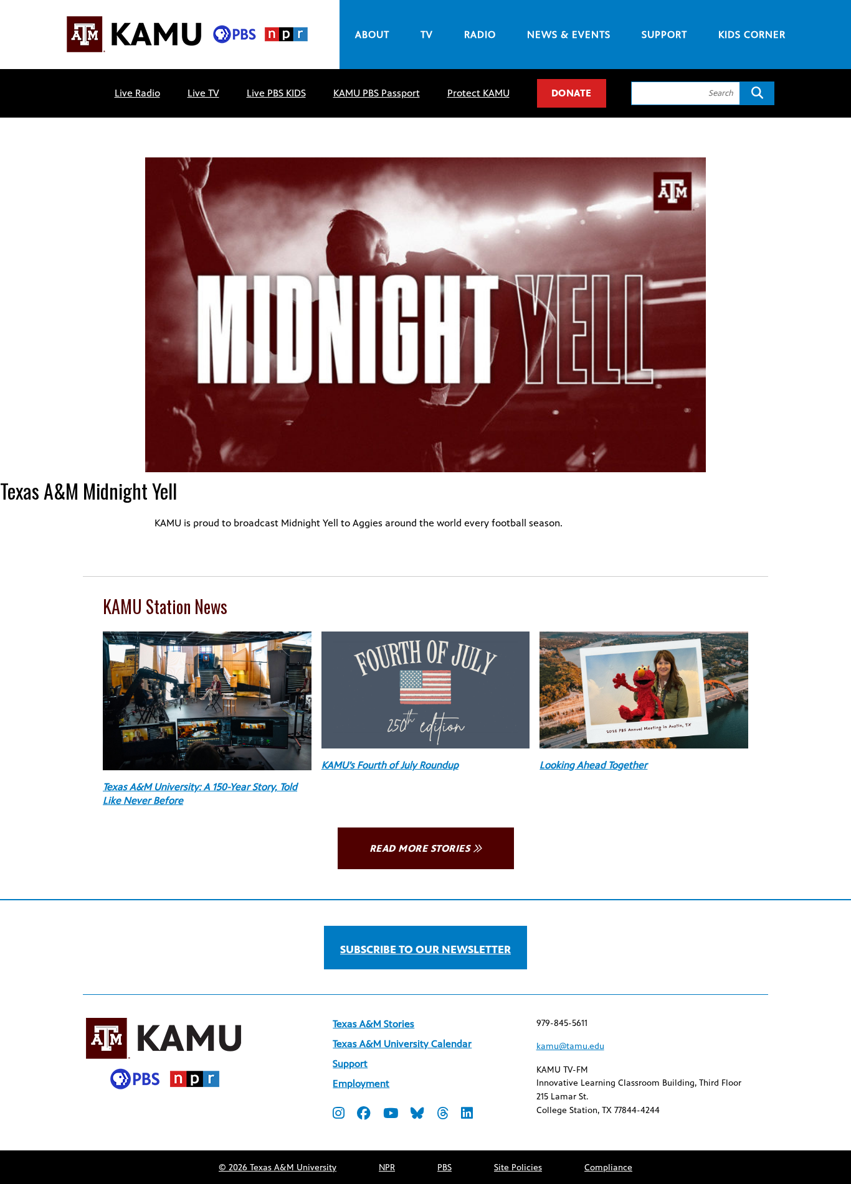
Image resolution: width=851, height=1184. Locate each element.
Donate (571, 93)
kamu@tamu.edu (570, 1046)
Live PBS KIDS (276, 93)
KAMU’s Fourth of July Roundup (390, 765)
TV (427, 34)
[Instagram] (339, 1115)
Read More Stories (419, 848)
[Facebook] (364, 1115)
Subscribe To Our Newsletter (425, 949)
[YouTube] (390, 1115)
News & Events (569, 34)
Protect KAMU (478, 93)
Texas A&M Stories (373, 1024)
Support (664, 34)
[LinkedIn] (467, 1115)
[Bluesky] (417, 1115)
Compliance (608, 1167)
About (372, 34)
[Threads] (443, 1115)
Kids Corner (752, 34)
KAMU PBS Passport (376, 93)
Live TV (203, 93)
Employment (361, 1083)
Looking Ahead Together (593, 765)
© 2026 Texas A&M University (277, 1167)
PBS (444, 1167)
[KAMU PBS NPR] (186, 54)
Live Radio (137, 93)
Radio (480, 34)
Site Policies (518, 1167)
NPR (387, 1167)
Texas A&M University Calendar (402, 1044)
